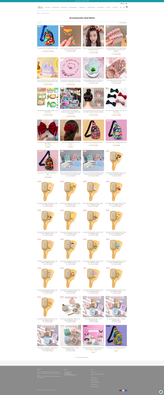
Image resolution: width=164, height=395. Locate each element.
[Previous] (66, 1)
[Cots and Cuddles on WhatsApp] (124, 3)
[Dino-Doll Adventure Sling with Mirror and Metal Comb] (47, 98)
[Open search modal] (120, 7)
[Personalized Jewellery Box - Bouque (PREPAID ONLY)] (70, 335)
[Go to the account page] (123, 7)
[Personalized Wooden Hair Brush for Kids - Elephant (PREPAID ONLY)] (116, 248)
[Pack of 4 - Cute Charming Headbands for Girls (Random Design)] (93, 36)
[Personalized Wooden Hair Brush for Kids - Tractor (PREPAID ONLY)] (47, 220)
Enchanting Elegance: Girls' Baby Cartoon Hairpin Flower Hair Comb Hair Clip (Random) (116, 50)
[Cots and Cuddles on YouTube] (126, 3)
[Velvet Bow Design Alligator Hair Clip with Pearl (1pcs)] (116, 98)
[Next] (97, 1)
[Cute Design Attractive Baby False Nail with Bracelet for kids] (116, 67)
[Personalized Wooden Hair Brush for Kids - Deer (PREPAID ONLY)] (93, 248)
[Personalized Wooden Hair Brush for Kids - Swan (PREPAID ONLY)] (47, 191)
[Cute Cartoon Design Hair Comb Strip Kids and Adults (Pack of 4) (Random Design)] (93, 98)
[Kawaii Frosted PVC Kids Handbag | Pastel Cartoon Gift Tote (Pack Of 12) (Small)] (70, 160)
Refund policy (94, 377)
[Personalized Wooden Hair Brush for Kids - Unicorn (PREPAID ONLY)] (93, 191)
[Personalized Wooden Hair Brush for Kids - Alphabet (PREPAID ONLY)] (116, 160)
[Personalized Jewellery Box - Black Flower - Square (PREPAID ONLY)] (47, 335)
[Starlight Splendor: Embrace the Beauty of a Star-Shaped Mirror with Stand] (93, 67)
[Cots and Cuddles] (40, 7)
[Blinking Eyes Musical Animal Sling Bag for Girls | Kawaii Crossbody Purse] (93, 335)
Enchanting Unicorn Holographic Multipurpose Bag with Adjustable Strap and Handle (70, 112)
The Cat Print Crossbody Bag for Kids (116, 347)
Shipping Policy (94, 380)
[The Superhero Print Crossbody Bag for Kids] (47, 160)
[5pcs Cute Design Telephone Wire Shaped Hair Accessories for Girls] (70, 36)
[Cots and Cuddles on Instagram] (123, 3)
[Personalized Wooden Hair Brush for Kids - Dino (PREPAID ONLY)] (116, 277)
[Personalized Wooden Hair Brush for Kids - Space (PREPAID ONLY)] (70, 248)
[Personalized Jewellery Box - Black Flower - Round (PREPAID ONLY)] (70, 306)
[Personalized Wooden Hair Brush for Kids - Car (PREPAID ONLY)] (93, 220)
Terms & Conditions (95, 382)
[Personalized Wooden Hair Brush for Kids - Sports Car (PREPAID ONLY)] (116, 191)
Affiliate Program (95, 386)
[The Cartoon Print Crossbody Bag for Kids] (47, 36)
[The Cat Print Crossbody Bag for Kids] (116, 335)
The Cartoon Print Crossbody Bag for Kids (48, 48)
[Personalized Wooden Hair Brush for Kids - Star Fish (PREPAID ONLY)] (70, 220)
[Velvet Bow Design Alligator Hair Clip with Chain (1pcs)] (47, 130)
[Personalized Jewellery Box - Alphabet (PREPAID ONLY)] (116, 306)
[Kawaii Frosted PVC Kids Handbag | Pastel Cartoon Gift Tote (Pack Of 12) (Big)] (93, 160)
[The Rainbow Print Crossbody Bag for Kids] (116, 130)
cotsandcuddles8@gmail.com (70, 374)
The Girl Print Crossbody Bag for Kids (93, 142)
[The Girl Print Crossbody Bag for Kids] (93, 130)
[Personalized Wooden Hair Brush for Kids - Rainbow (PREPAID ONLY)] (47, 248)
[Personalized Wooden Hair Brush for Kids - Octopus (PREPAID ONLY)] (93, 277)
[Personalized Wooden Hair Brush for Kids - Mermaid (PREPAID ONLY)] (47, 277)
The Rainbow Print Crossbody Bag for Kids (116, 142)
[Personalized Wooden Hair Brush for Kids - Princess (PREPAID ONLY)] (70, 277)
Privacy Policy (94, 384)
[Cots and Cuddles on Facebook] (121, 3)
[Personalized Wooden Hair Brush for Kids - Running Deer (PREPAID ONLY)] (116, 220)
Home (38, 13)
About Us (93, 371)
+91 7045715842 (67, 373)
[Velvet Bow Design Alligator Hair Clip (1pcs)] (70, 130)
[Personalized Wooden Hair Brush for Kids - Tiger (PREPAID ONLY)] (70, 191)
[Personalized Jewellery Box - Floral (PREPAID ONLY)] (93, 306)
